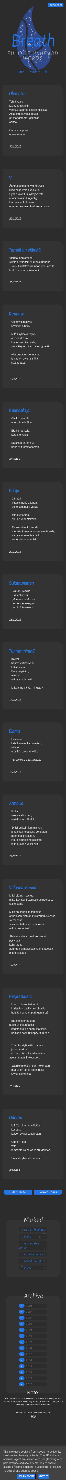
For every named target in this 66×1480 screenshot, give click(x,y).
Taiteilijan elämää (25, 250)
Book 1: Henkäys (34, 1230)
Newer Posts (48, 1192)
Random (34, 71)
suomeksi (56, 5)
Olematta (17, 93)
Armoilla (16, 803)
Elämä (14, 731)
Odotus (15, 1117)
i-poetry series (33, 1254)
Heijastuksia (20, 996)
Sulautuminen (21, 583)
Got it (43, 1476)
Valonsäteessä (22, 887)
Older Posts (17, 1192)
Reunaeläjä (19, 410)
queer (27, 1268)
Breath (33, 40)
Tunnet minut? (22, 651)
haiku (27, 1237)
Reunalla (16, 314)
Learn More (26, 1476)
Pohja (14, 490)
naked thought (33, 1261)
